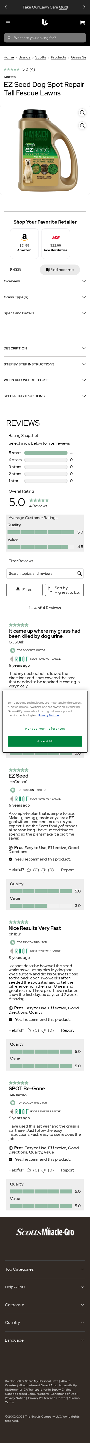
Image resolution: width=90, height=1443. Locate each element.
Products (58, 57)
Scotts (40, 57)
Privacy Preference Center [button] (47, 1398)
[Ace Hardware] (56, 235)
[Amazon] (24, 235)
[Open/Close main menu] (8, 22)
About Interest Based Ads (37, 1385)
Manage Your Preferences (45, 728)
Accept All (45, 741)
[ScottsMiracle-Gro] (45, 21)
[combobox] (45, 37)
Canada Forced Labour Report (26, 1394)
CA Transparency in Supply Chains (47, 1390)
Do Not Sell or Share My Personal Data (32, 1381)
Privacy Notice (15, 1398)
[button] (6, 7)
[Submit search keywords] (9, 38)
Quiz (63, 7)
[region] (45, 721)
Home (9, 57)
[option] (24, 244)
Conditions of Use (63, 1394)
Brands (24, 57)
